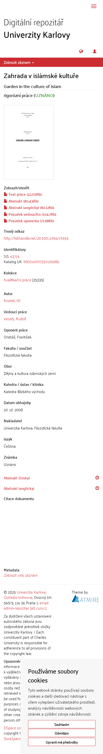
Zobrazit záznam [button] (18, 62)
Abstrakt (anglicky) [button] (19, 488)
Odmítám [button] (62, 733)
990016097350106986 (41, 261)
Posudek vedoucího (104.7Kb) (32, 214)
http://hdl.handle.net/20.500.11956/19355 (36, 237)
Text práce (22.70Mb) (25, 194)
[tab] (51, 259)
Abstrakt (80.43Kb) (23, 200)
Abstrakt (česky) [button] (17, 477)
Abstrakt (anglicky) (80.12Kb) (31, 207)
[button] (81, 51)
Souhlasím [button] (61, 724)
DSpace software (17, 727)
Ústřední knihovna (18, 597)
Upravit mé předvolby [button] (62, 742)
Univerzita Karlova (31, 591)
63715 (15, 256)
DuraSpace (12, 738)
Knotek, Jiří (12, 300)
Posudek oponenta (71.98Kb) (31, 220)
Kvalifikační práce (17, 279)
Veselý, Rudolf (15, 318)
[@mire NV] (85, 597)
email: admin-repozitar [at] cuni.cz (26, 605)
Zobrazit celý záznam (21, 574)
